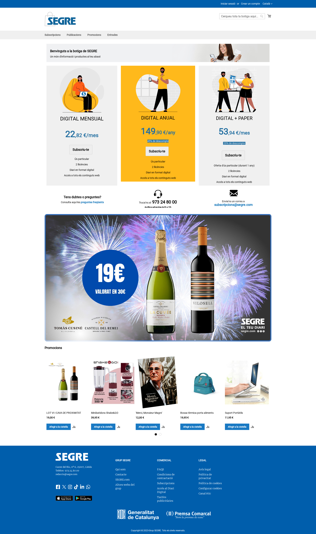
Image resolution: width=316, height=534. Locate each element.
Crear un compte (250, 3)
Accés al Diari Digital (165, 490)
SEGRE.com (122, 479)
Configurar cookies (210, 488)
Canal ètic (205, 493)
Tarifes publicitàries (165, 498)
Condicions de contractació (166, 476)
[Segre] (72, 459)
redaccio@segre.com (66, 474)
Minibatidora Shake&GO (104, 412)
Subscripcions (165, 483)
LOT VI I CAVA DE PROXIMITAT (63, 412)
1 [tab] (156, 434)
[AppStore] (64, 499)
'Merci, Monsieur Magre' (149, 412)
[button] (267, 4)
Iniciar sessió (228, 3)
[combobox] (242, 16)
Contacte (121, 474)
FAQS (160, 469)
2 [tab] (160, 434)
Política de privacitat (205, 476)
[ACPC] (188, 515)
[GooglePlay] (83, 499)
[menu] (158, 35)
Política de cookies (210, 483)
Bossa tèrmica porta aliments (197, 412)
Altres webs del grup (125, 486)
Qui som (120, 469)
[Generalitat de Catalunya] (138, 515)
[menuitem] (52, 35)
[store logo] (60, 19)
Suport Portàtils (234, 412)
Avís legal (205, 469)
